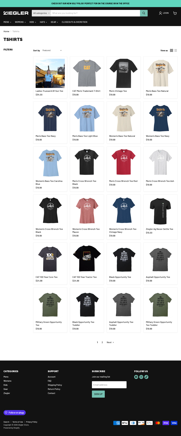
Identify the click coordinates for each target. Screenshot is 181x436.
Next (109, 342)
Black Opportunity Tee (120, 277)
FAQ (49, 380)
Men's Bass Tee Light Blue (85, 136)
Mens (7, 22)
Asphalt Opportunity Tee (158, 277)
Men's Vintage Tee (118, 90)
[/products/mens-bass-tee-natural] (160, 73)
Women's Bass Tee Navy (157, 136)
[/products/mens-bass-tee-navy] (50, 118)
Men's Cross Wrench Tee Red (123, 181)
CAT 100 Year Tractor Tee (84, 277)
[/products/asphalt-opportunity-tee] (160, 259)
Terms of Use (17, 422)
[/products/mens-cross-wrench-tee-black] (87, 163)
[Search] (144, 13)
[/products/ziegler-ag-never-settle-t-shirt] (160, 211)
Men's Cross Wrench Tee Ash (160, 181)
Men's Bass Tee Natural (157, 90)
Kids (32, 22)
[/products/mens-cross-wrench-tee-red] (123, 163)
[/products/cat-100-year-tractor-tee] (87, 259)
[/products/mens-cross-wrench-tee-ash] (160, 163)
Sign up (98, 394)
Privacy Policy (31, 422)
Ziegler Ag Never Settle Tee (159, 229)
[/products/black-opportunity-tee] (123, 259)
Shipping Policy (55, 385)
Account (52, 376)
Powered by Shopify (12, 428)
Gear (53, 22)
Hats (43, 22)
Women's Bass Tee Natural (122, 136)
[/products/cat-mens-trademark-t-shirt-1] (87, 73)
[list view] (175, 50)
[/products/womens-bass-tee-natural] (123, 118)
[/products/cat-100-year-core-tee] (50, 259)
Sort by (36, 50)
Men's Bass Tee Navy (46, 136)
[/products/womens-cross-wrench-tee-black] (50, 211)
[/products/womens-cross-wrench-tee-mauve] (87, 211)
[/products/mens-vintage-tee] (123, 73)
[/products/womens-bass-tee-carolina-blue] (50, 163)
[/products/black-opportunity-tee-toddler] (87, 304)
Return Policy (54, 389)
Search (6, 422)
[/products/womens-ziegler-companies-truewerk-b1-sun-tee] (50, 73)
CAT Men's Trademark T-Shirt (86, 90)
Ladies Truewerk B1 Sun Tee (49, 90)
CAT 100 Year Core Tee (47, 277)
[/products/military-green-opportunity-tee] (50, 304)
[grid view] (172, 50)
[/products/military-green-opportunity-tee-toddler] (160, 304)
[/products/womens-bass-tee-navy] (160, 118)
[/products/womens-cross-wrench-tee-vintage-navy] (123, 211)
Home (6, 31)
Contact (51, 393)
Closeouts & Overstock (74, 22)
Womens (19, 22)
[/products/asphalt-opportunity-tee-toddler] (123, 304)
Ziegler (7, 393)
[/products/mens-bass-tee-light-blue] (87, 118)
